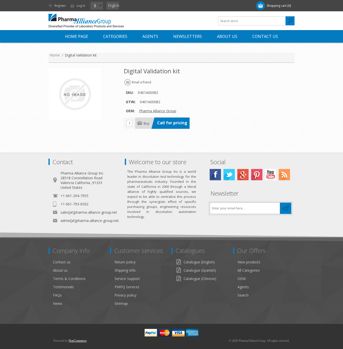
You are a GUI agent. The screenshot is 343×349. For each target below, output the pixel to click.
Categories (115, 36)
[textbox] (252, 20)
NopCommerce (78, 340)
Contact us (265, 36)
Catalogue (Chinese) (200, 278)
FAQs (57, 295)
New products (249, 262)
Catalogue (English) (199, 262)
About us (60, 270)
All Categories (249, 270)
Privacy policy (125, 295)
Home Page (76, 36)
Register (60, 6)
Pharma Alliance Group (157, 110)
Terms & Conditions (69, 278)
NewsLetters (187, 36)
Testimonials (63, 286)
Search (243, 295)
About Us (227, 36)
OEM (242, 278)
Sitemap (121, 303)
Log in (81, 6)
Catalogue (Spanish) (200, 270)
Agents (150, 36)
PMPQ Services (127, 286)
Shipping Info (125, 270)
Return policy (125, 262)
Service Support (127, 278)
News (57, 303)
